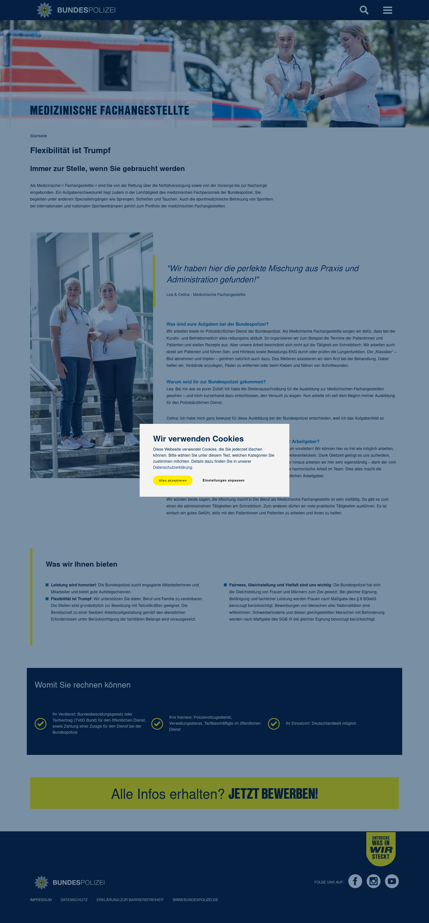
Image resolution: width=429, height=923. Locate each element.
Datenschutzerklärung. (173, 468)
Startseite (38, 136)
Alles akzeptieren (173, 480)
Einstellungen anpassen (224, 480)
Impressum (41, 900)
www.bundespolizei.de (195, 900)
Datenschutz (74, 900)
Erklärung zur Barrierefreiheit (130, 900)
